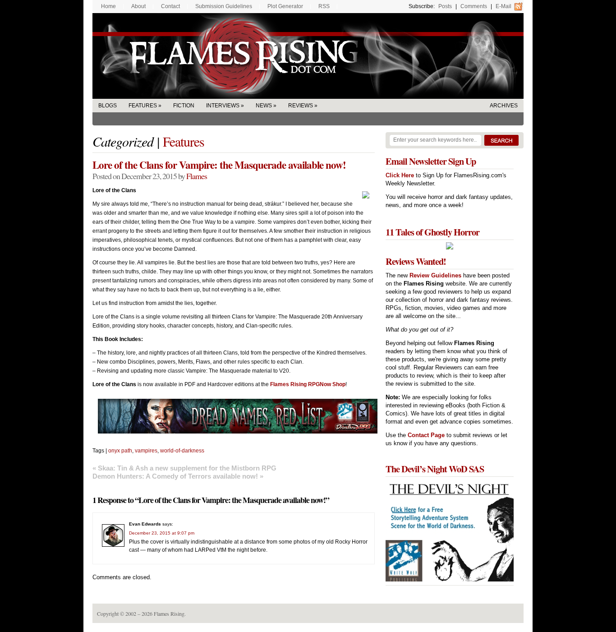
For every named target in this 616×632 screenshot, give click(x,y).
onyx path (120, 450)
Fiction (183, 105)
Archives (504, 105)
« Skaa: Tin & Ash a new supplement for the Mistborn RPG (184, 468)
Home (108, 6)
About (138, 6)
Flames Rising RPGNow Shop (307, 384)
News (264, 105)
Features (143, 105)
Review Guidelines (435, 275)
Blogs (107, 105)
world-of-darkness (182, 450)
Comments (473, 6)
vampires (146, 450)
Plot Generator (285, 6)
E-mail (503, 6)
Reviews (300, 105)
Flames (196, 176)
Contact (170, 6)
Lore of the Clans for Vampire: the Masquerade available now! (219, 164)
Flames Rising (308, 56)
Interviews (222, 105)
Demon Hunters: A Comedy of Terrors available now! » (177, 476)
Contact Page (426, 435)
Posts (445, 6)
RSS (324, 6)
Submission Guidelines (223, 6)
